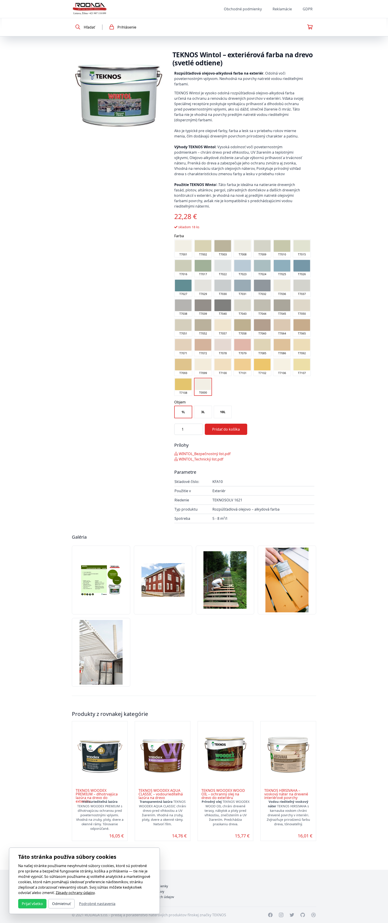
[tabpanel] (118, 94)
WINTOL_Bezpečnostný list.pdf (204, 453)
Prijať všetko (32, 903)
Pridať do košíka (226, 429)
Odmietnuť (61, 903)
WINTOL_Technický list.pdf (200, 459)
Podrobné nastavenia (97, 903)
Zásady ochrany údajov (75, 892)
